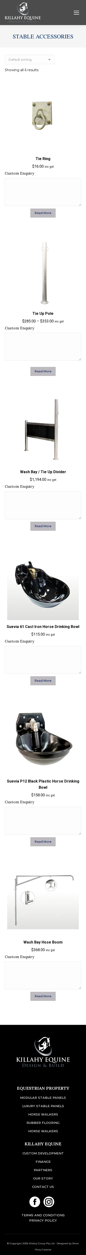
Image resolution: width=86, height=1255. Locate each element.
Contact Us (43, 1187)
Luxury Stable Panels (43, 1106)
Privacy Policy (43, 1220)
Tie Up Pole (43, 313)
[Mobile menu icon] (76, 12)
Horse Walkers (43, 1114)
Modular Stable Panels (43, 1097)
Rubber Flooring (43, 1123)
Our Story (43, 1178)
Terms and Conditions (43, 1215)
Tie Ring (43, 158)
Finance (43, 1162)
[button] (75, 146)
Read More (43, 213)
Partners (43, 1170)
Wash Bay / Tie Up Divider (43, 472)
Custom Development (43, 1153)
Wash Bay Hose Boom (43, 942)
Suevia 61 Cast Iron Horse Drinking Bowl (43, 626)
